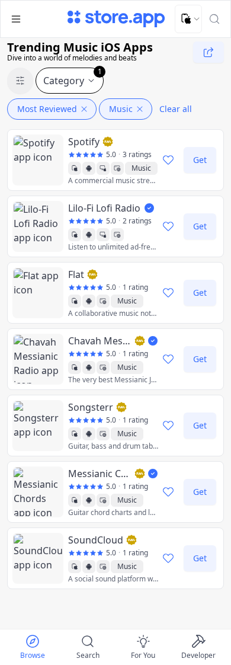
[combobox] (188, 19)
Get (200, 159)
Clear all (175, 108)
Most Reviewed (47, 108)
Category (72, 77)
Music (121, 108)
